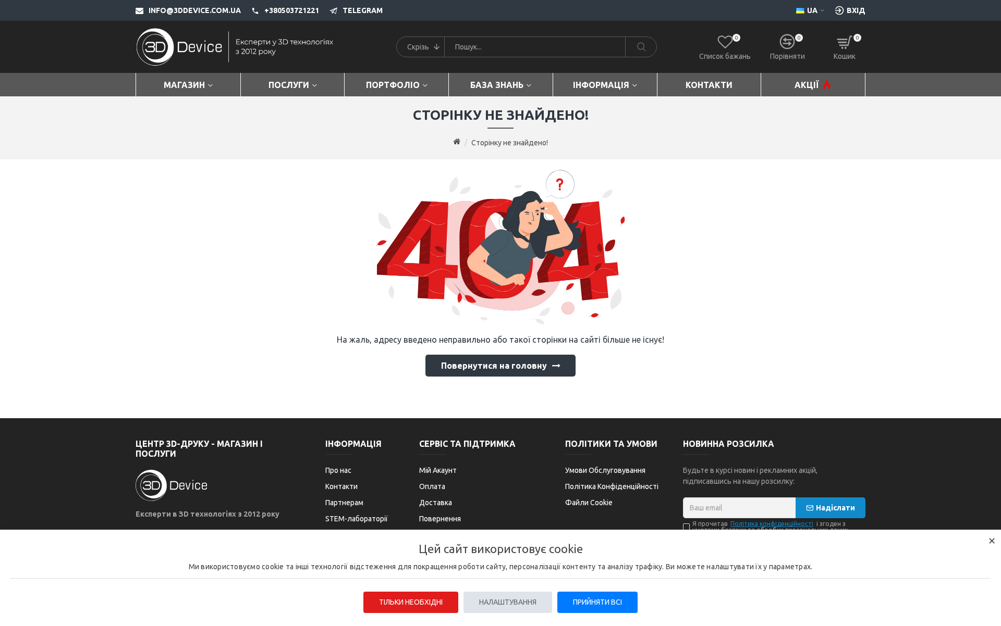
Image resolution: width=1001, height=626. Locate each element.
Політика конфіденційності (771, 524)
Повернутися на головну (494, 365)
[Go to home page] (456, 142)
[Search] (640, 47)
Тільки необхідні (411, 602)
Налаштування (507, 602)
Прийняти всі (597, 602)
